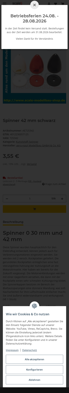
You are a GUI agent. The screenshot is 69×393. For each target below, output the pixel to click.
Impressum (12, 350)
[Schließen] (34, 5)
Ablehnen (34, 379)
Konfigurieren (34, 369)
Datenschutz (29, 350)
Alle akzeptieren (34, 359)
